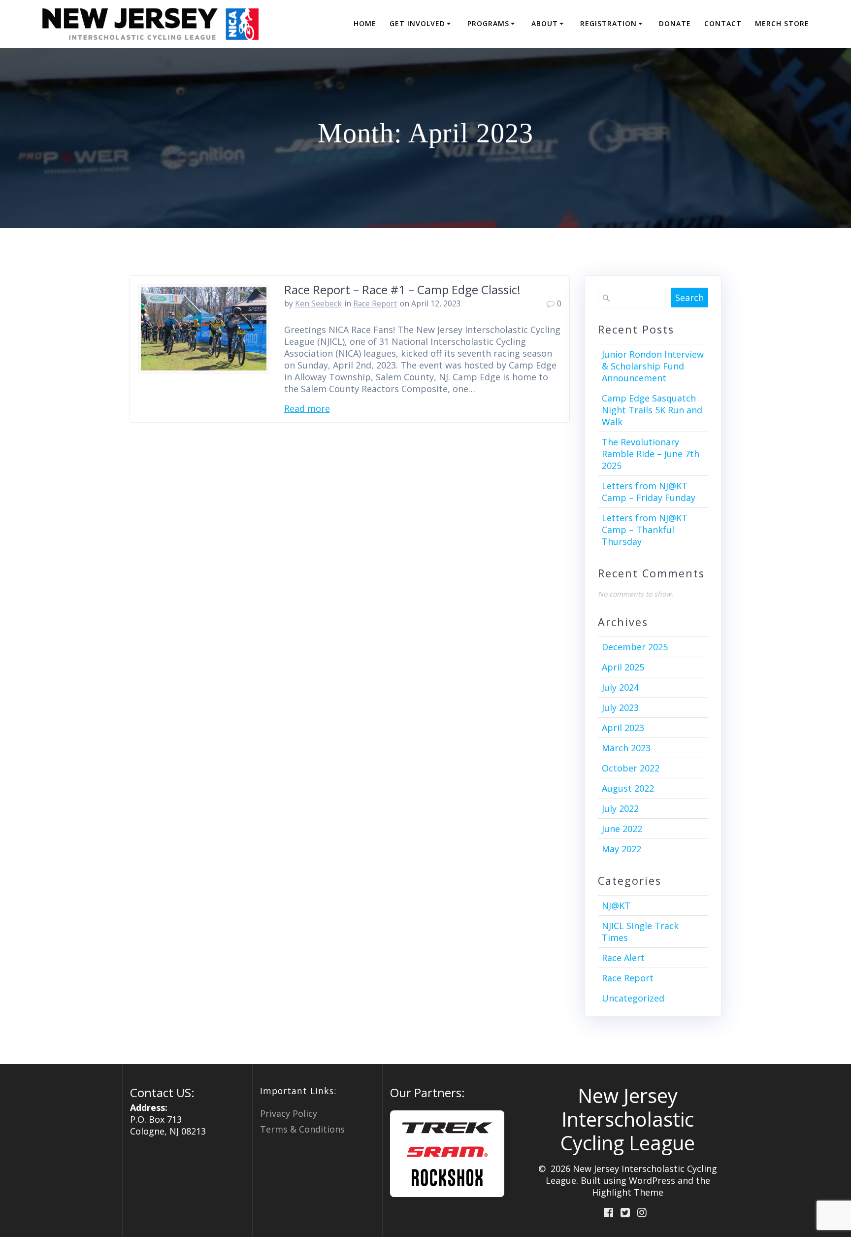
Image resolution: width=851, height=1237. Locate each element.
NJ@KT (616, 905)
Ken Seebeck (318, 303)
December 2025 (635, 647)
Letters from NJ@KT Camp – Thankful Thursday (644, 529)
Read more (307, 408)
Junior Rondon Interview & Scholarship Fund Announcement (653, 366)
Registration (608, 23)
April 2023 (623, 728)
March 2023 (626, 748)
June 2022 (622, 829)
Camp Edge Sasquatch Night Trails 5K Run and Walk (652, 410)
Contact (723, 23)
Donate (675, 23)
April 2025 (623, 667)
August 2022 (628, 788)
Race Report (375, 303)
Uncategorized (633, 998)
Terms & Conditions (302, 1129)
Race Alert (623, 958)
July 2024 (620, 687)
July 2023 (620, 707)
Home (365, 23)
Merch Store (782, 23)
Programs (488, 23)
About (544, 23)
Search (689, 297)
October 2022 (630, 768)
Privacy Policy (288, 1113)
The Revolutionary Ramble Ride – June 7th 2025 (650, 453)
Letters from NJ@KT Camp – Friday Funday (648, 491)
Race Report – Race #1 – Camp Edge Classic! (402, 289)
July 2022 (620, 808)
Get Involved (417, 23)
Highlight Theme (627, 1192)
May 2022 (621, 849)
